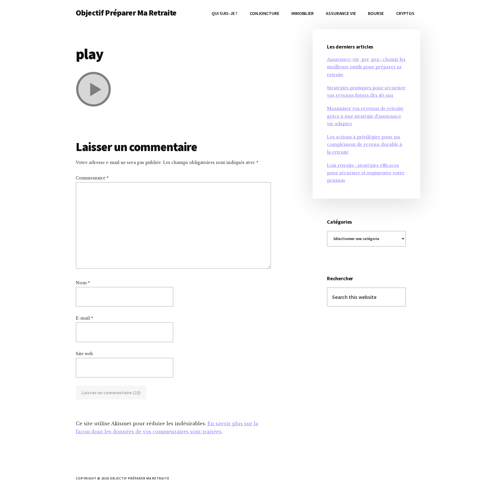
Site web (84, 353)
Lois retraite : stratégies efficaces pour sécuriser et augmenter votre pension (365, 173)
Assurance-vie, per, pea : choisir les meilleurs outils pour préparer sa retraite (366, 67)
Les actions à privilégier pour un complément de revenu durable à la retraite (364, 144)
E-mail (84, 318)
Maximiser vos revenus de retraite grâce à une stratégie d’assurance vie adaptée (365, 116)
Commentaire (92, 178)
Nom (83, 282)
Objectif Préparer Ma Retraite (126, 12)
